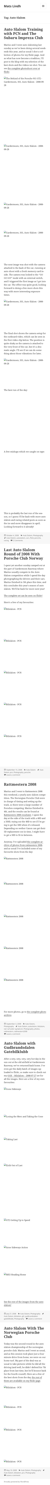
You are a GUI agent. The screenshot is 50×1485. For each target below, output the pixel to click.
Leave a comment (13, 775)
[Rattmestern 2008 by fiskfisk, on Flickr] (25, 868)
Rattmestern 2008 (20, 784)
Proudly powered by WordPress (16, 1482)
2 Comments (18, 540)
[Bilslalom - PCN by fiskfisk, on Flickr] (25, 621)
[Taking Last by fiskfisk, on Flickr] (25, 1149)
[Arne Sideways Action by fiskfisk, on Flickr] (25, 1257)
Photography (38, 535)
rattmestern (8, 1031)
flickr (32, 538)
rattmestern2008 (20, 1031)
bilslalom (41, 1026)
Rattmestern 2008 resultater (17, 814)
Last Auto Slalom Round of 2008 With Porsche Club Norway (23, 554)
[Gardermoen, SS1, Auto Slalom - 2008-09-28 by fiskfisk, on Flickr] (25, 171)
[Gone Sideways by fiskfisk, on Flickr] (25, 1099)
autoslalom (21, 538)
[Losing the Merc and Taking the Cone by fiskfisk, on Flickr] (25, 1124)
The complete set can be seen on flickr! (23, 595)
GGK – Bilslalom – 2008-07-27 (22, 1075)
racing (6, 540)
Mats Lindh (12, 6)
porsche (37, 538)
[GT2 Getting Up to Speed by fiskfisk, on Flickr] (25, 1230)
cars (27, 538)
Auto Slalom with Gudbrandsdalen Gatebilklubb (19, 1047)
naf (5, 1029)
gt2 (23, 1316)
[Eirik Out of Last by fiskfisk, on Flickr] (25, 1189)
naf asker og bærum (15, 1029)
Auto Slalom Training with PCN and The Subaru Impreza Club (23, 33)
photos (37, 1029)
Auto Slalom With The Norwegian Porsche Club (24, 1332)
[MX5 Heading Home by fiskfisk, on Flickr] (25, 1285)
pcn (11, 772)
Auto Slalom (27, 535)
